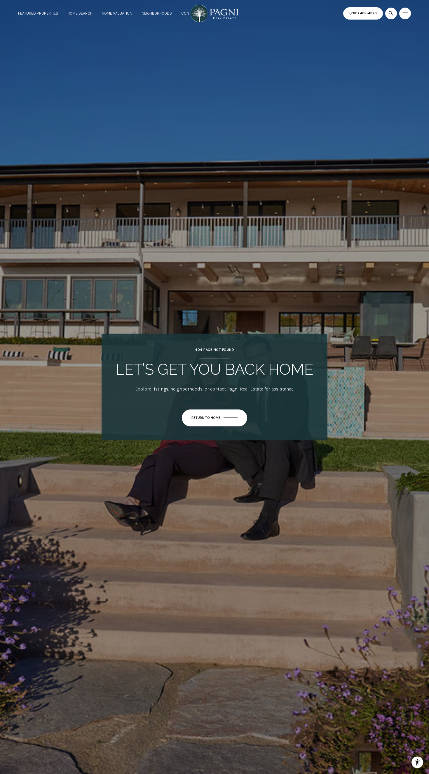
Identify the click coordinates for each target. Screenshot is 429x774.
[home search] (391, 13)
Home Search (80, 13)
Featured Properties (38, 13)
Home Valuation (117, 13)
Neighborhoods (157, 13)
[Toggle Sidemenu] (405, 13)
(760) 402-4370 (363, 13)
